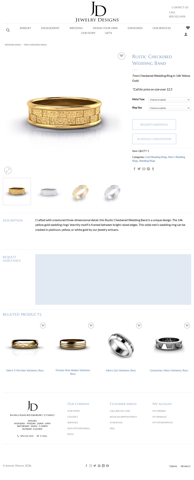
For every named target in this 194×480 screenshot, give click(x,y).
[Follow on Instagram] (90, 465)
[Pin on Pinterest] (148, 169)
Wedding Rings (13, 44)
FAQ (112, 428)
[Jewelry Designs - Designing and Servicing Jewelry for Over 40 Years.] (97, 12)
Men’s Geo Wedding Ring (121, 370)
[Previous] (10, 113)
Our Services (162, 28)
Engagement (50, 28)
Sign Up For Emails (78, 428)
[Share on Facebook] (134, 169)
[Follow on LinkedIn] (103, 465)
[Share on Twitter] (139, 169)
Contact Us (180, 7)
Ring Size (137, 107)
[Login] (186, 34)
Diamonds (135, 28)
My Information (163, 422)
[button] (8, 170)
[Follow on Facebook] (86, 465)
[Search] (8, 30)
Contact (72, 416)
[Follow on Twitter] (94, 465)
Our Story (88, 33)
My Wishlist (160, 416)
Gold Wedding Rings (156, 157)
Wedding (76, 28)
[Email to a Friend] (143, 169)
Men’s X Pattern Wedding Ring (25, 370)
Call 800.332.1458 (120, 410)
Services (72, 422)
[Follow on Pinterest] (99, 465)
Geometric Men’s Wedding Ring (169, 370)
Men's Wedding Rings (35, 44)
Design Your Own (105, 28)
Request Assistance (154, 124)
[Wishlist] (188, 28)
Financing (116, 422)
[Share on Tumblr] (153, 169)
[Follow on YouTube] (107, 465)
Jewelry (25, 28)
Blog (70, 434)
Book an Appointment (123, 416)
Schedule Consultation (154, 139)
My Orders (159, 410)
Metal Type (138, 99)
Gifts (108, 33)
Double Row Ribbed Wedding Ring (73, 372)
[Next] (119, 113)
